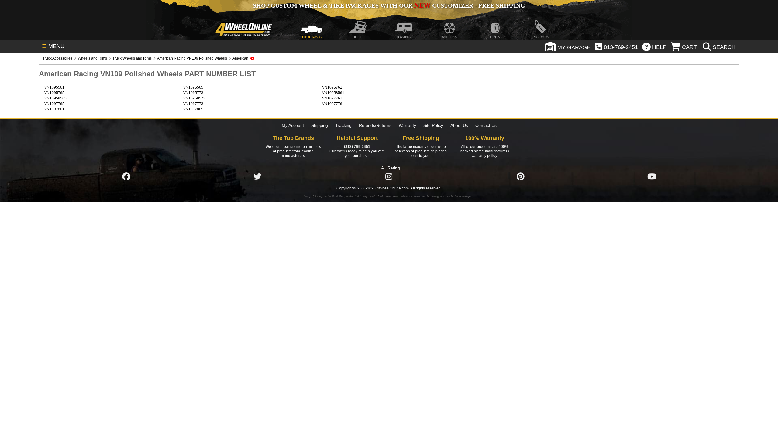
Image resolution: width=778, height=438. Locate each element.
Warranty (407, 125)
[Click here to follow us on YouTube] (652, 176)
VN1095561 (54, 87)
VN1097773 (193, 104)
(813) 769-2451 (357, 146)
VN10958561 (333, 93)
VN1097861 (54, 109)
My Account (293, 125)
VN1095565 (193, 87)
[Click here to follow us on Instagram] (389, 176)
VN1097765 (54, 104)
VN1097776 (332, 104)
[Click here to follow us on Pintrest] (521, 176)
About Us (459, 125)
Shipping (319, 125)
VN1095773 (193, 93)
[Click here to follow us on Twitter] (257, 176)
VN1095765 (54, 93)
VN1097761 (332, 98)
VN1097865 (193, 109)
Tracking (343, 125)
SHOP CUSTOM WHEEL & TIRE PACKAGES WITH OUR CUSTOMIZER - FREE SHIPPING (389, 5)
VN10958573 (194, 98)
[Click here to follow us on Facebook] (126, 176)
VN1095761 (332, 87)
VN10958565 (55, 98)
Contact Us (486, 125)
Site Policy (433, 125)
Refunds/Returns (375, 125)
